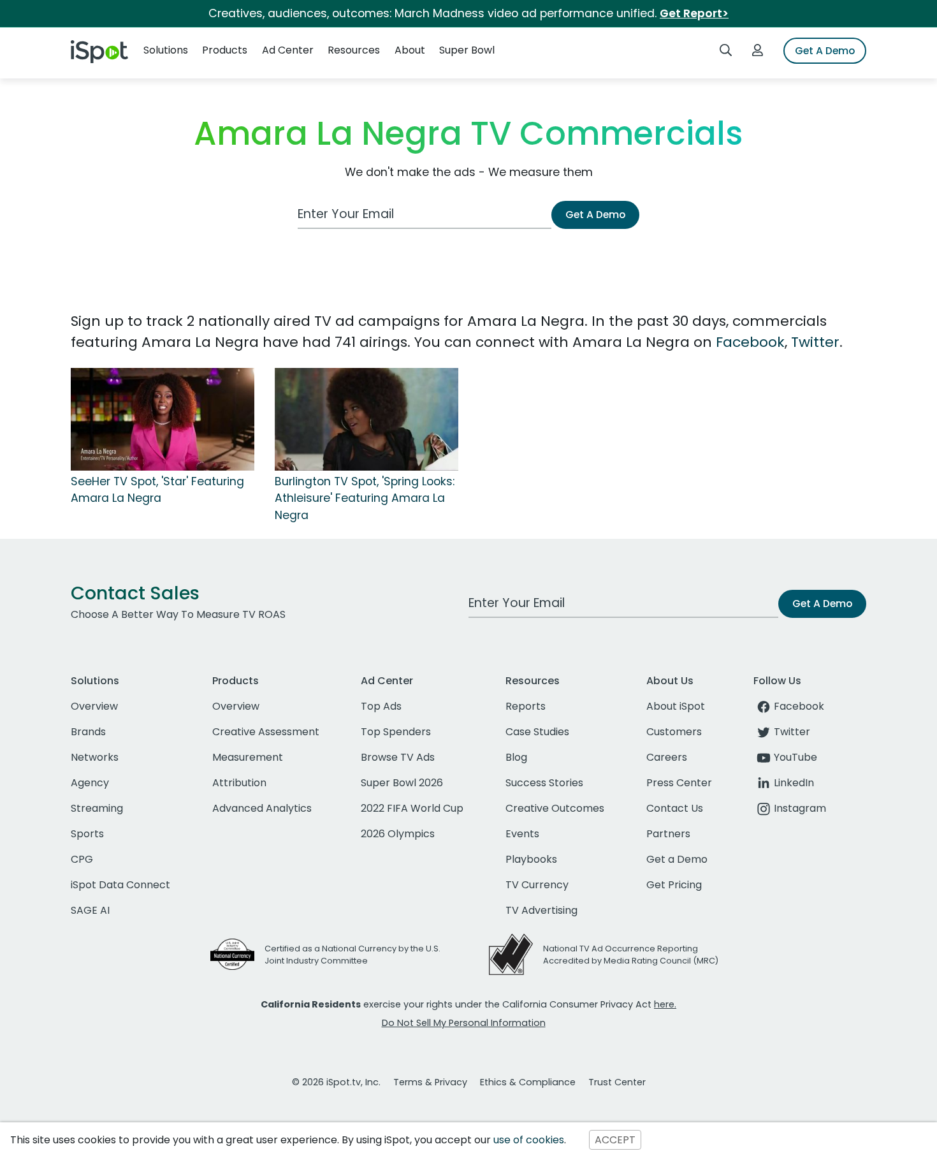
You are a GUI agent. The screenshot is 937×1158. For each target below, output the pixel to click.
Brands (88, 731)
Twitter (815, 342)
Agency (90, 782)
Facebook (750, 342)
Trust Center (617, 1082)
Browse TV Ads (398, 757)
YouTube (795, 757)
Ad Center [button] (288, 50)
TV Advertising (541, 910)
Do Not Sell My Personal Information (464, 1022)
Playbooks (531, 859)
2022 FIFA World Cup (412, 808)
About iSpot (675, 706)
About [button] (410, 50)
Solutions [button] (165, 50)
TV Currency (537, 884)
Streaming (97, 808)
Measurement (247, 757)
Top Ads (381, 706)
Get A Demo (825, 50)
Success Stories (544, 782)
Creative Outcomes (554, 808)
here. (665, 1004)
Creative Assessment (265, 731)
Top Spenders (396, 731)
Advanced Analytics (262, 808)
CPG (82, 859)
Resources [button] (354, 50)
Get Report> (694, 13)
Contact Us (674, 808)
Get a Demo (677, 859)
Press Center (679, 782)
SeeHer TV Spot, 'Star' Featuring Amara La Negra (157, 490)
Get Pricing (674, 884)
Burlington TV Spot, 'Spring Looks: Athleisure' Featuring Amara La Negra (364, 498)
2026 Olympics (398, 833)
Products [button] (224, 50)
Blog (516, 757)
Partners (668, 833)
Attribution (239, 782)
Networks (95, 757)
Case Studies (537, 731)
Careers (666, 757)
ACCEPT (615, 1139)
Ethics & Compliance (528, 1082)
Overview (94, 706)
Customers (674, 731)
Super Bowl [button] (467, 50)
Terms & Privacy (430, 1082)
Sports (87, 833)
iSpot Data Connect (120, 884)
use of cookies (528, 1139)
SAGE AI (90, 910)
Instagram (800, 808)
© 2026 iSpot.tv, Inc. (336, 1082)
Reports (525, 706)
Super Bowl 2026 (402, 782)
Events (522, 833)
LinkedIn (794, 782)
